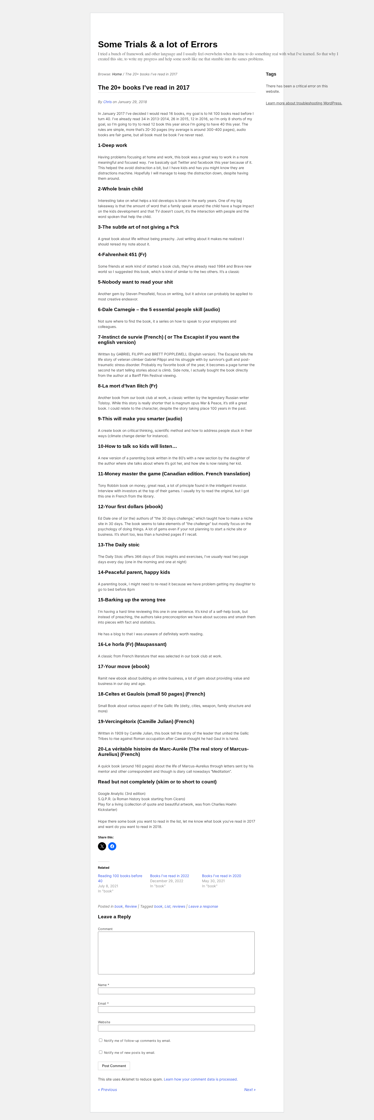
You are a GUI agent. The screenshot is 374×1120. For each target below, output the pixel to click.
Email (103, 1003)
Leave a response (203, 906)
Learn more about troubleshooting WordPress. (304, 103)
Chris (107, 102)
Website (104, 1022)
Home (117, 74)
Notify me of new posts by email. (129, 1053)
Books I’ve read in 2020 (221, 876)
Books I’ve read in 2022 (169, 876)
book (118, 906)
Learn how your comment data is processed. (201, 1079)
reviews (178, 906)
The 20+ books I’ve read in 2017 (144, 87)
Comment (105, 929)
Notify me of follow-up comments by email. (137, 1041)
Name (103, 985)
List (167, 906)
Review (131, 906)
